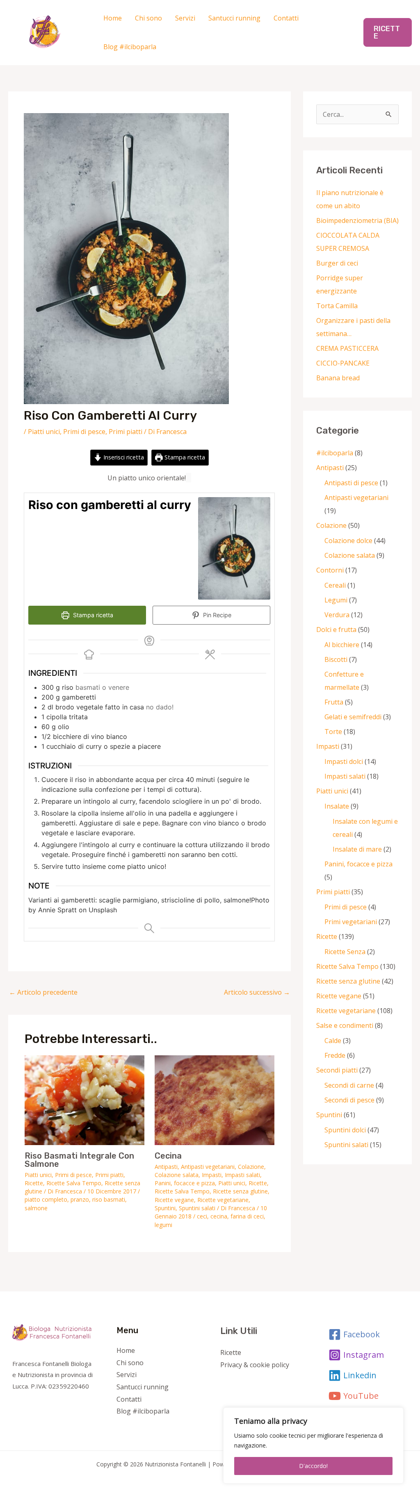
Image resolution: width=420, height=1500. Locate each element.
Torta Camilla (337, 305)
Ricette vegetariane (223, 1200)
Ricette (34, 1183)
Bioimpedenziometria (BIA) (357, 220)
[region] (313, 1445)
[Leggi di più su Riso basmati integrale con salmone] (84, 1099)
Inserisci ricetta (123, 457)
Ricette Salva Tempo (73, 1183)
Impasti (211, 1175)
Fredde (334, 1055)
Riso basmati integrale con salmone (79, 1160)
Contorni (330, 570)
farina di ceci (247, 1216)
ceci (202, 1216)
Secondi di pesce (349, 1100)
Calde (332, 1040)
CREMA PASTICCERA (347, 348)
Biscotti (335, 659)
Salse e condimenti (344, 1025)
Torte (333, 731)
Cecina (168, 1156)
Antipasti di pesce (351, 482)
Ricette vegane (174, 1200)
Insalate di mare (357, 849)
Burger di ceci (337, 263)
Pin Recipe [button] (216, 614)
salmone (36, 1208)
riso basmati (108, 1199)
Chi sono (148, 18)
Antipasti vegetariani (208, 1166)
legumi (163, 1225)
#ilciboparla (334, 452)
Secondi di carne (349, 1085)
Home (112, 18)
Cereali (335, 585)
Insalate (336, 806)
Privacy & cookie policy (254, 1364)
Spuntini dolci (345, 1129)
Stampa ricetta (184, 457)
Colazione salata (177, 1175)
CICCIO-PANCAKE (343, 363)
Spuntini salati (197, 1208)
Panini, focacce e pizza (185, 1183)
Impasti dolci (343, 761)
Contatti (286, 18)
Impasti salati (242, 1175)
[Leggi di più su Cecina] (214, 1099)
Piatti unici (44, 431)
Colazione (251, 1166)
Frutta (333, 702)
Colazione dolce (348, 540)
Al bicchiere (341, 644)
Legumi (335, 600)
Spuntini (165, 1208)
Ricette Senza (344, 951)
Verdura (336, 614)
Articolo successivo (257, 992)
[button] (387, 32)
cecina (218, 1216)
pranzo (80, 1199)
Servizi (185, 18)
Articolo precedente (43, 992)
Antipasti (166, 1166)
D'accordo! (313, 1466)
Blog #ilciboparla (129, 46)
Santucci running (234, 18)
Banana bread (338, 377)
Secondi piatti (337, 1070)
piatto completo (46, 1199)
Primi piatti (125, 431)
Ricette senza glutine (240, 1191)
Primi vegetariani (350, 921)
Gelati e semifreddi (352, 716)
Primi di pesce (84, 431)
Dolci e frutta (336, 629)
